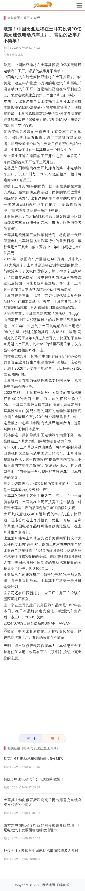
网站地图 (48, 885)
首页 (26, 18)
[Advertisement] (42, 695)
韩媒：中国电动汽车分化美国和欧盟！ (34, 779)
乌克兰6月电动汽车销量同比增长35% (33, 758)
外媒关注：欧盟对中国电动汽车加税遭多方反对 (41, 851)
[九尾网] (42, 5)
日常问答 (63, 885)
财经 (37, 18)
